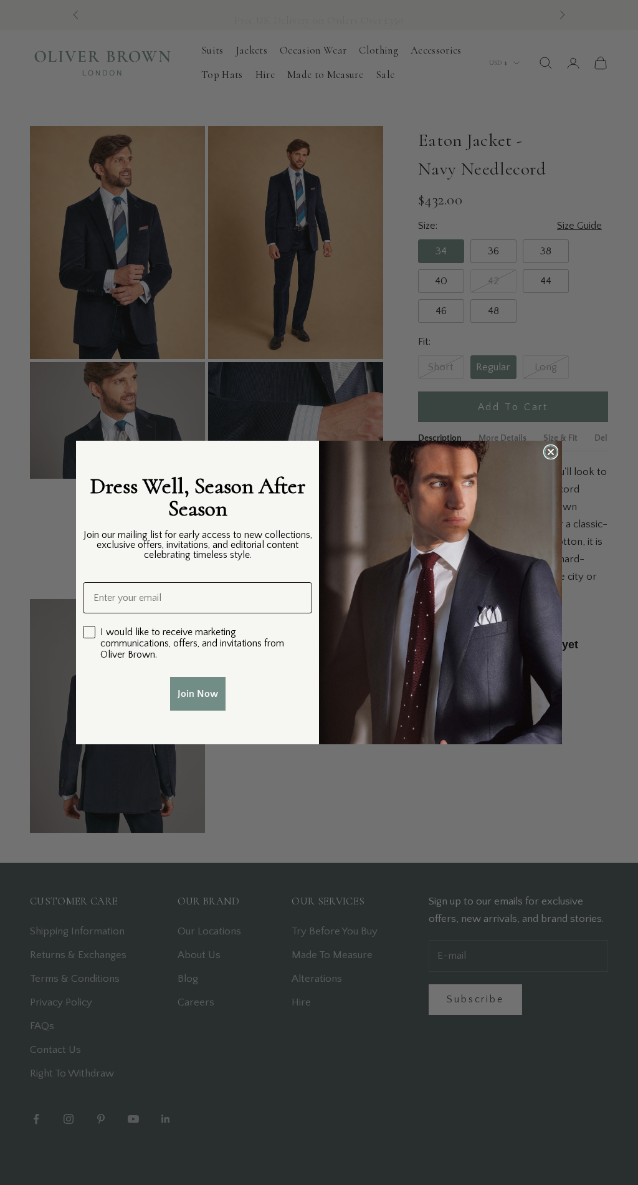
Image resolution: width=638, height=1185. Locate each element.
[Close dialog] (551, 452)
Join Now (198, 693)
